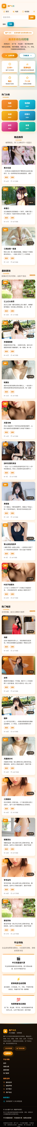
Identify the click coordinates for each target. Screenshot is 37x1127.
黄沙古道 (7, 167)
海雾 (5, 637)
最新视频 (6, 1070)
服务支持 (9, 1082)
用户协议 (9, 1092)
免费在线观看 (27, 1118)
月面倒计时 (8, 758)
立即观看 (11, 55)
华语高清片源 (18, 1118)
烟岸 (5, 718)
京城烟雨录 (8, 342)
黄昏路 (6, 503)
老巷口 (6, 208)
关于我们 (9, 1089)
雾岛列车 (7, 920)
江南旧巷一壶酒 (10, 248)
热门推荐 (6, 1073)
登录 (4, 24)
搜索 (31, 17)
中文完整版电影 (8, 1118)
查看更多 (32, 275)
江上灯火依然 (9, 301)
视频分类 (6, 1066)
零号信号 (7, 880)
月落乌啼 (7, 422)
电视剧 (27, 11)
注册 (10, 24)
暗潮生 (6, 382)
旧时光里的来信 (10, 463)
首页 (7, 11)
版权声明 (9, 1086)
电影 (16, 11)
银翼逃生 (7, 839)
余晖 (5, 677)
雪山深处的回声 (10, 544)
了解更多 (26, 55)
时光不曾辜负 (9, 584)
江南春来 (7, 799)
